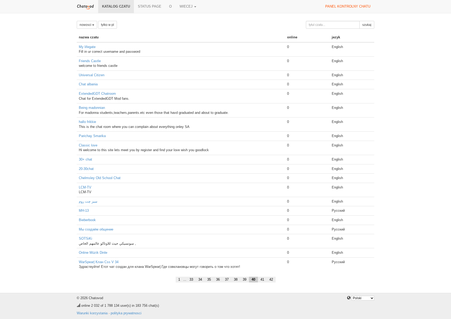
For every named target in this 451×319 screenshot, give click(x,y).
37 (227, 279)
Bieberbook (87, 220)
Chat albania (88, 84)
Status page (149, 6)
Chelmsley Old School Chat (100, 178)
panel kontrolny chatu (347, 6)
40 (253, 279)
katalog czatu (116, 6)
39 (244, 279)
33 (191, 279)
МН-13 (84, 210)
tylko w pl (107, 25)
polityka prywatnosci (126, 313)
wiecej (187, 6)
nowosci (86, 25)
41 (262, 279)
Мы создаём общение (96, 229)
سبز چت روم (88, 201)
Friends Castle (90, 61)
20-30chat (86, 169)
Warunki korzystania (92, 313)
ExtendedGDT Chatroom (97, 94)
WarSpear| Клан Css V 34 (98, 262)
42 (271, 279)
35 (209, 279)
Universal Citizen (91, 75)
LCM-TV (85, 187)
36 (218, 279)
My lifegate (87, 47)
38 (236, 279)
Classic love (88, 145)
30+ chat (85, 159)
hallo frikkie (87, 122)
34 (200, 279)
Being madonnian (92, 108)
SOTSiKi (85, 238)
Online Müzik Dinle (93, 253)
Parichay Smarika (92, 136)
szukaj (366, 25)
